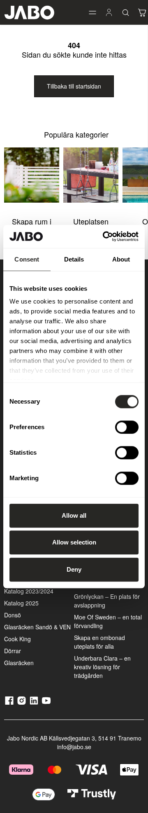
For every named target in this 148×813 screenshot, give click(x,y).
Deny (74, 569)
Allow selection (74, 542)
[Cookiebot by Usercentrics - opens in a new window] (104, 236)
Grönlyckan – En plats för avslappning (107, 600)
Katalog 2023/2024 (28, 591)
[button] (92, 12)
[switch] (127, 427)
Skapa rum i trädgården (31, 226)
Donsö (12, 615)
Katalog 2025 (21, 603)
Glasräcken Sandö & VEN (37, 627)
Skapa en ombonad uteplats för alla (99, 641)
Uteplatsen (91, 221)
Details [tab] (74, 259)
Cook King (17, 639)
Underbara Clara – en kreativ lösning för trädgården (102, 667)
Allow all (74, 515)
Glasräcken (19, 663)
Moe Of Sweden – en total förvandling (108, 621)
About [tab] (121, 259)
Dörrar (12, 651)
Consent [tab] (26, 259)
